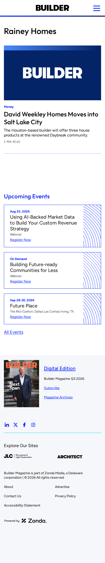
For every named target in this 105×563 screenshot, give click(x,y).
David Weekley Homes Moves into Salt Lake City (51, 118)
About (8, 487)
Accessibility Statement (22, 505)
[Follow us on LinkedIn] (7, 425)
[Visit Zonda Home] (25, 521)
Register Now (20, 240)
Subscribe (52, 388)
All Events (13, 332)
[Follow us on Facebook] (24, 425)
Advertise (62, 487)
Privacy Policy (65, 496)
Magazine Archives (58, 397)
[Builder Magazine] (52, 8)
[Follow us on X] (16, 425)
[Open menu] (97, 8)
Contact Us (12, 496)
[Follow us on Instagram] (33, 425)
